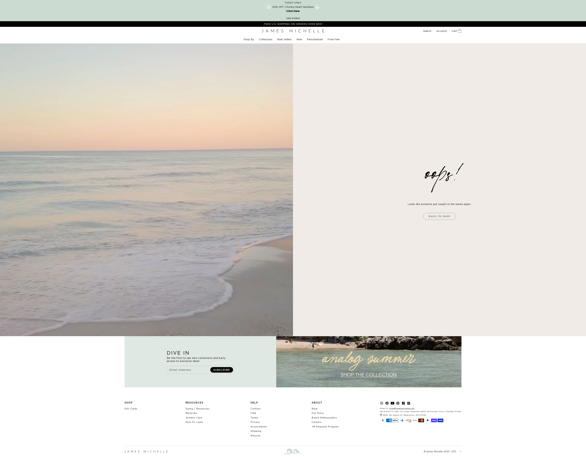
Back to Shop (439, 216)
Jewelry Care (194, 417)
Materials (191, 413)
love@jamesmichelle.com (402, 408)
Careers (317, 422)
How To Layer (194, 422)
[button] (249, 39)
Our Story (318, 413)
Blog (315, 408)
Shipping (256, 431)
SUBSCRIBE (221, 369)
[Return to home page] (293, 31)
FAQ (253, 413)
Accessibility (259, 426)
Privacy (255, 422)
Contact (256, 408)
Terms (254, 417)
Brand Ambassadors (324, 417)
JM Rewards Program (325, 426)
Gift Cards (131, 408)
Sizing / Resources (198, 408)
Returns (256, 435)
